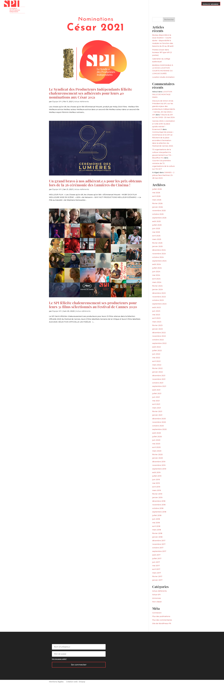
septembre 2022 (159, 343)
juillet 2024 (157, 268)
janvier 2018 (157, 537)
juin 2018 (156, 519)
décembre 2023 (159, 293)
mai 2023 (156, 315)
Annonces (156, 598)
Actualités (132, 4)
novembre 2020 (159, 422)
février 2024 (157, 286)
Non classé (157, 602)
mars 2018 (156, 530)
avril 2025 (156, 236)
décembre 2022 (159, 333)
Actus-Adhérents (81, 101)
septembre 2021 (159, 386)
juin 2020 (156, 440)
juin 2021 (156, 397)
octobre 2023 (158, 300)
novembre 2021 (158, 379)
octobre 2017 (157, 548)
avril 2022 (156, 361)
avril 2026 (156, 196)
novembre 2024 (159, 254)
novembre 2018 (158, 505)
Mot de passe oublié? (59, 659)
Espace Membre (211, 4)
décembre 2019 (158, 462)
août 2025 (156, 221)
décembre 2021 (158, 376)
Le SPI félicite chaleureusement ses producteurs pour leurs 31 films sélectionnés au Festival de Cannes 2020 (93, 304)
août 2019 (156, 472)
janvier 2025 (157, 246)
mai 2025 (156, 232)
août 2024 (156, 264)
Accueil (107, 6)
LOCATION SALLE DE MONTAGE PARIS (162, 94)
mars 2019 (156, 490)
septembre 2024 (159, 261)
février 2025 (157, 243)
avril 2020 (156, 447)
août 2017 (156, 555)
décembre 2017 (158, 541)
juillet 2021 (156, 393)
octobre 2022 (158, 340)
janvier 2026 (157, 207)
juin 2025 (156, 228)
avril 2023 (156, 318)
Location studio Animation (163, 77)
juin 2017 (156, 562)
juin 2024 (156, 272)
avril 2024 (156, 279)
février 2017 (157, 576)
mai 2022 (156, 358)
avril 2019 (156, 487)
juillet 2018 (156, 515)
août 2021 (156, 390)
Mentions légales (56, 682)
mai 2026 (156, 193)
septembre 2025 (159, 218)
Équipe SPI (57, 101)
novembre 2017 (158, 544)
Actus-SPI (156, 595)
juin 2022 (156, 354)
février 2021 (157, 411)
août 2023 (156, 307)
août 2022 (156, 347)
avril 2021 (156, 404)
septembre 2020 (159, 429)
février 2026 (157, 203)
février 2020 (157, 454)
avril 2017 (156, 569)
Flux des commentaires (162, 620)
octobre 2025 (158, 214)
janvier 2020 (157, 458)
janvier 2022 (157, 372)
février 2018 (157, 533)
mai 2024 (156, 275)
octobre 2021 (157, 383)
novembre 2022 (159, 336)
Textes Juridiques (148, 4)
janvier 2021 (157, 415)
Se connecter (78, 664)
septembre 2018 (159, 512)
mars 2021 (156, 408)
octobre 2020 (158, 426)
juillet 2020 (157, 437)
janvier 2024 (157, 289)
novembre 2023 (159, 297)
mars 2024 (156, 282)
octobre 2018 (157, 508)
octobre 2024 (158, 257)
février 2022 (157, 368)
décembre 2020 (159, 419)
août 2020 (156, 433)
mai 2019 (156, 483)
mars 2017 (156, 573)
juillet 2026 (157, 189)
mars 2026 (156, 200)
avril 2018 (156, 526)
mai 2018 (156, 523)
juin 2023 (156, 311)
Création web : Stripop (75, 682)
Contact (194, 4)
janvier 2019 (157, 497)
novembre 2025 (159, 210)
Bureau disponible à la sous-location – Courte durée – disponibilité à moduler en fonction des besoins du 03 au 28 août (162, 40)
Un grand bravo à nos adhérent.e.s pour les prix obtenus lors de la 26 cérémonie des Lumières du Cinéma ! (95, 183)
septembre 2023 (159, 304)
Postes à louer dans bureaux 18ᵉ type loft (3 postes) (162, 52)
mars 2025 (156, 239)
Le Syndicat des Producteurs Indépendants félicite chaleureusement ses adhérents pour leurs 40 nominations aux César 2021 (90, 93)
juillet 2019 (156, 476)
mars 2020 (156, 451)
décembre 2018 (158, 501)
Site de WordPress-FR (161, 623)
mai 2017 (156, 566)
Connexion (156, 613)
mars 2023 (156, 322)
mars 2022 (156, 365)
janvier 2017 (157, 580)
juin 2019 (156, 479)
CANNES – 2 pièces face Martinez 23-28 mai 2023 (163, 175)
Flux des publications (161, 616)
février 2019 (157, 494)
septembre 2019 (159, 469)
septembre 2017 (159, 551)
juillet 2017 (156, 558)
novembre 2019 (158, 465)
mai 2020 (156, 444)
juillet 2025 (157, 225)
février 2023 (157, 325)
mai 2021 (156, 401)
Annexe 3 (164, 4)
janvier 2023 (157, 329)
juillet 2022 (157, 350)
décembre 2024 (159, 250)
